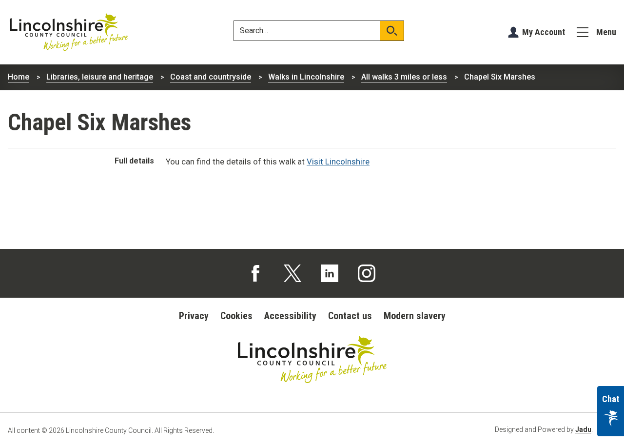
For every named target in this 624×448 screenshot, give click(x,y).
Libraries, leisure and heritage (99, 76)
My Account (543, 32)
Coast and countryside (210, 76)
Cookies (236, 316)
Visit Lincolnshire (338, 161)
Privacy (194, 316)
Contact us (350, 316)
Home (18, 76)
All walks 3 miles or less (404, 76)
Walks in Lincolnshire (306, 76)
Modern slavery (415, 316)
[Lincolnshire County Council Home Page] (69, 32)
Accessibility (290, 316)
